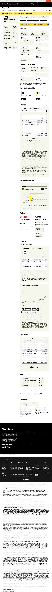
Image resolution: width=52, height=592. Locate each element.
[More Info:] (28, 259)
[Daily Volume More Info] (45, 31)
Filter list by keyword (34, 108)
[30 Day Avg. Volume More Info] (28, 54)
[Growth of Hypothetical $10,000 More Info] (37, 285)
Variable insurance (21, 474)
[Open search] (46, 11)
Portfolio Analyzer (28, 469)
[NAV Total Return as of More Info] (5, 33)
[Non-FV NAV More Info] (40, 50)
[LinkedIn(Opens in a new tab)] (5, 447)
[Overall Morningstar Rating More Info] (23, 221)
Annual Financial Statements (26, 409)
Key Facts (23, 24)
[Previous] (27, 141)
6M (25, 309)
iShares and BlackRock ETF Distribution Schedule (27, 414)
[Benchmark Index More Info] (27, 40)
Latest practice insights (13, 474)
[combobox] (25, 111)
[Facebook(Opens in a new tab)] (3, 447)
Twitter (7, 444)
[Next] (41, 141)
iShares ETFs (4, 467)
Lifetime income (21, 469)
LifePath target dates (21, 467)
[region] (11, 37)
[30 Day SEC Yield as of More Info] (5, 36)
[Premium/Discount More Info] (28, 50)
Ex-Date (28, 340)
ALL (38, 309)
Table (46, 188)
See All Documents (23, 416)
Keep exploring (26, 479)
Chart (42, 188)
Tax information (37, 468)
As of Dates (24, 108)
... (37, 140)
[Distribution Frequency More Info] (44, 44)
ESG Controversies (43, 564)
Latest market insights (13, 467)
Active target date (20, 468)
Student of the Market (13, 468)
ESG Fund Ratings (42, 563)
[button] (11, 24)
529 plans (3, 473)
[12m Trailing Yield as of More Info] (5, 39)
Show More (34, 369)
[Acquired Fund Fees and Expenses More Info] (35, 380)
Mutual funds (4, 468)
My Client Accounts (29, 474)
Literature (36, 467)
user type (21, 4)
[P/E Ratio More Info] (39, 78)
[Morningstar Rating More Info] (10, 45)
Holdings (28, 24)
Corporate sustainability (46, 469)
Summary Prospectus (25, 407)
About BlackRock (45, 467)
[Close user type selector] (50, 4)
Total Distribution (40, 340)
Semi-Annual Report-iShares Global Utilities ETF (42, 413)
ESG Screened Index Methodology (34, 564)
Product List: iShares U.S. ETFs (41, 407)
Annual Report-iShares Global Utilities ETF (42, 410)
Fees (45, 24)
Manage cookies (42, 445)
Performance (33, 24)
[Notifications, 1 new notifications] (49, 10)
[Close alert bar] (49, 13)
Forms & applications (38, 469)
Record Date (24, 340)
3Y (30, 309)
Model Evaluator (28, 470)
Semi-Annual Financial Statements (27, 411)
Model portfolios (4, 469)
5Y (32, 309)
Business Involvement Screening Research (20, 564)
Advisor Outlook (12, 469)
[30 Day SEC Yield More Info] (37, 67)
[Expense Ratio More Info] (27, 385)
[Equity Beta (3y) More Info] (41, 74)
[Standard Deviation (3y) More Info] (29, 74)
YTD (23, 309)
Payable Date (35, 340)
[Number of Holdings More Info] (24, 68)
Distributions (40, 24)
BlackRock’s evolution (46, 468)
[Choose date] (27, 312)
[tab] (24, 185)
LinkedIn (10, 444)
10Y (35, 309)
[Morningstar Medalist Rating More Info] (6, 48)
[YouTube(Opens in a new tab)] (10, 447)
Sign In (48, 0)
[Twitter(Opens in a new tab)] (8, 447)
